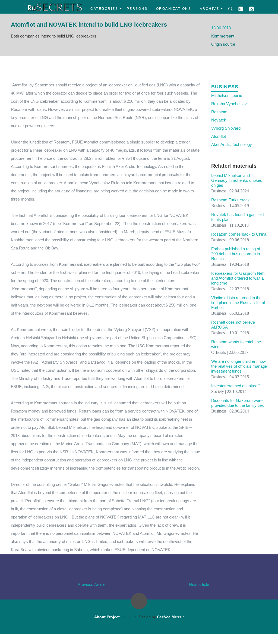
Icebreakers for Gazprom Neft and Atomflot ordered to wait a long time (237, 278)
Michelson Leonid (226, 95)
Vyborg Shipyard (226, 128)
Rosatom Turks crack (230, 200)
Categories (104, 9)
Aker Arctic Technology (231, 144)
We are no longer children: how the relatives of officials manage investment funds (239, 366)
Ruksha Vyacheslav (229, 103)
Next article (199, 584)
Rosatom (219, 112)
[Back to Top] (139, 601)
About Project (107, 617)
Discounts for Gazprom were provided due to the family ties (237, 403)
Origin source (223, 44)
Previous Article (91, 584)
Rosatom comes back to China (238, 234)
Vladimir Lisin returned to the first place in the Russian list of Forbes (238, 302)
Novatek (218, 120)
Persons (137, 9)
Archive (209, 9)
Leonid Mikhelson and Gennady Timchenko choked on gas (236, 180)
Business (224, 86)
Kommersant (222, 36)
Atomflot (218, 136)
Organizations (173, 9)
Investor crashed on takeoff (235, 385)
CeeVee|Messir (170, 617)
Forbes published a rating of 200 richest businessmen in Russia (235, 253)
